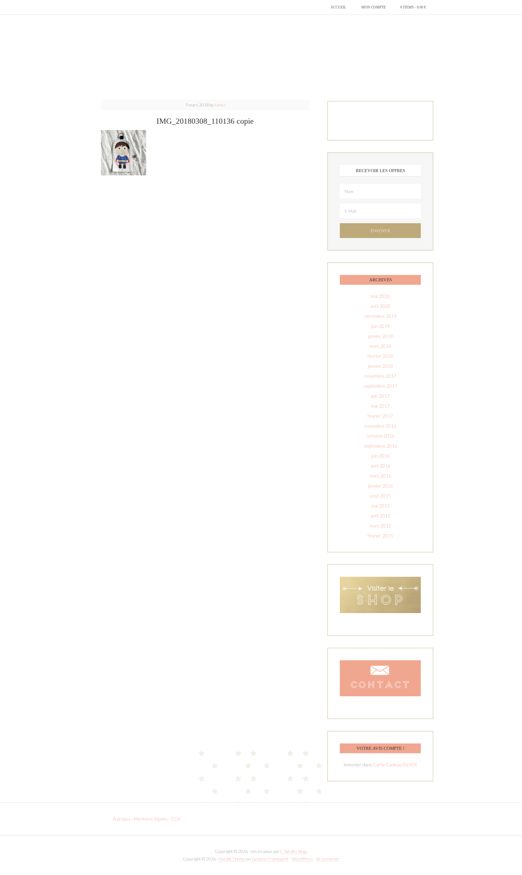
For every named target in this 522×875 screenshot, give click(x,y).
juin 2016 (380, 456)
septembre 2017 (380, 386)
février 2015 (380, 535)
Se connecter (328, 858)
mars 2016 (380, 475)
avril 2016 (380, 466)
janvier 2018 (380, 366)
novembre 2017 (380, 376)
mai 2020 (380, 296)
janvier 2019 (380, 336)
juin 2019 (380, 326)
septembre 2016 (380, 446)
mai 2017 (380, 406)
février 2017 (380, 416)
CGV (176, 818)
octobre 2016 (380, 436)
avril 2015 (380, 515)
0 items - (413, 7)
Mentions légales (151, 818)
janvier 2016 (380, 485)
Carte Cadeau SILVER (395, 764)
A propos (122, 818)
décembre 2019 (380, 316)
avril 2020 (380, 306)
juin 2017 (380, 396)
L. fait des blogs (294, 851)
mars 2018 (380, 346)
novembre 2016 (380, 426)
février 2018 (380, 356)
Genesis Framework (270, 858)
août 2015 (380, 495)
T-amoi (261, 57)
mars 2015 (380, 525)
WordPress (302, 858)
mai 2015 (380, 505)
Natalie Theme (232, 858)
